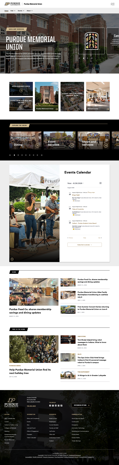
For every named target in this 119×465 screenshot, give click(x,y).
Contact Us (91, 457)
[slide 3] (22, 155)
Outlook (51, 441)
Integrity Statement (48, 457)
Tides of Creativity (78, 209)
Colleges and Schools (10, 428)
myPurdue (52, 431)
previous (79, 58)
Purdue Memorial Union (33, 4)
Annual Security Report (78, 418)
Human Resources (9, 440)
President (29, 434)
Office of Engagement (33, 431)
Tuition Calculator (31, 437)
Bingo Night (76, 195)
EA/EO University (37, 457)
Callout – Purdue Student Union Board (84, 223)
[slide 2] (87, 58)
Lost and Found (31, 428)
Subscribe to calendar (83, 245)
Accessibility (28, 457)
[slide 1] (83, 58)
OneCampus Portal (54, 437)
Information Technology (78, 428)
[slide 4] (25, 155)
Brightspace (52, 421)
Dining (18, 144)
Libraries (7, 443)
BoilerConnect (53, 418)
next (92, 58)
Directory (7, 431)
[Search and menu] (112, 4)
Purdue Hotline (76, 437)
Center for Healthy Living (11, 425)
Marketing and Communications (80, 431)
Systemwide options (80, 405)
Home (6, 11)
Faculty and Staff (53, 428)
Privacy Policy (83, 457)
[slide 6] (33, 155)
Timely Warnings (76, 441)
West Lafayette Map (10, 418)
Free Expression (59, 457)
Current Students (53, 425)
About (29, 11)
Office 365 (52, 434)
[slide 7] (37, 155)
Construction (75, 421)
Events (20, 11)
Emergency (75, 425)
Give (28, 425)
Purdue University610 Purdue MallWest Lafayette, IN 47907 (33, 399)
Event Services (53, 142)
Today (84, 238)
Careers (7, 421)
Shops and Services (89, 142)
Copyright (40, 455)
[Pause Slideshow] (12, 259)
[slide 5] (29, 155)
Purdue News (75, 434)
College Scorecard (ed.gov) (71, 457)
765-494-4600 (31, 406)
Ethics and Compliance (33, 418)
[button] (72, 97)
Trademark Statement (75, 455)
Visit (11, 11)
